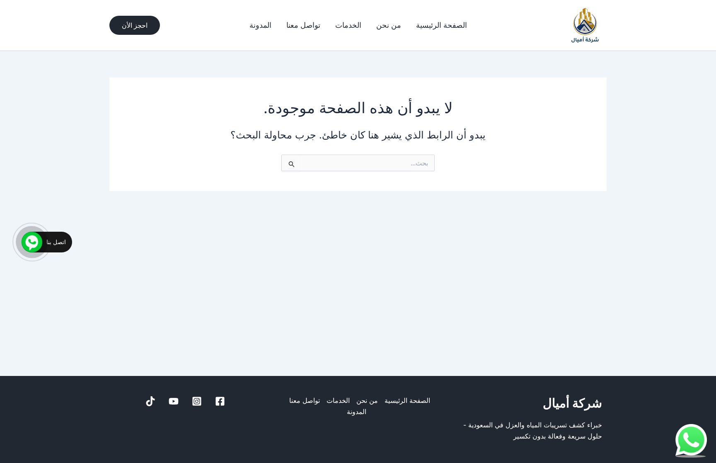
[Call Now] (32, 242)
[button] (134, 25)
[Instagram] (197, 401)
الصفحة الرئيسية (441, 25)
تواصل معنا (303, 25)
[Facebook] (220, 401)
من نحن (388, 25)
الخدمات (348, 25)
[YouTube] (174, 401)
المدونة (260, 25)
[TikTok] (150, 401)
